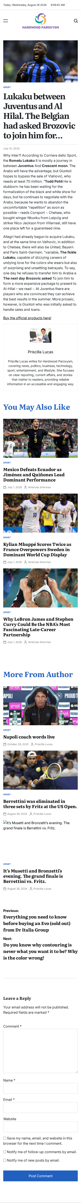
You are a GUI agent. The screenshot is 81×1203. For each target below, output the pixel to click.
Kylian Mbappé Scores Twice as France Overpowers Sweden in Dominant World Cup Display (37, 549)
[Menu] (5, 20)
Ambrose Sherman (39, 487)
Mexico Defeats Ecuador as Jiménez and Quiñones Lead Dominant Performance (34, 474)
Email (9, 1099)
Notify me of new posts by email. (33, 1160)
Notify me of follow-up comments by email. (42, 1152)
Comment (12, 1026)
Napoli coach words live (29, 736)
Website (9, 1119)
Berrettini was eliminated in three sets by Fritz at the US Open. (40, 803)
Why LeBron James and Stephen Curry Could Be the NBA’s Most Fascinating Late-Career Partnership (38, 626)
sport (7, 87)
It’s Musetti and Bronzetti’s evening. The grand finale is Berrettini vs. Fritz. (33, 875)
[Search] (76, 20)
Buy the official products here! (27, 318)
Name (9, 1080)
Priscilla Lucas (43, 744)
